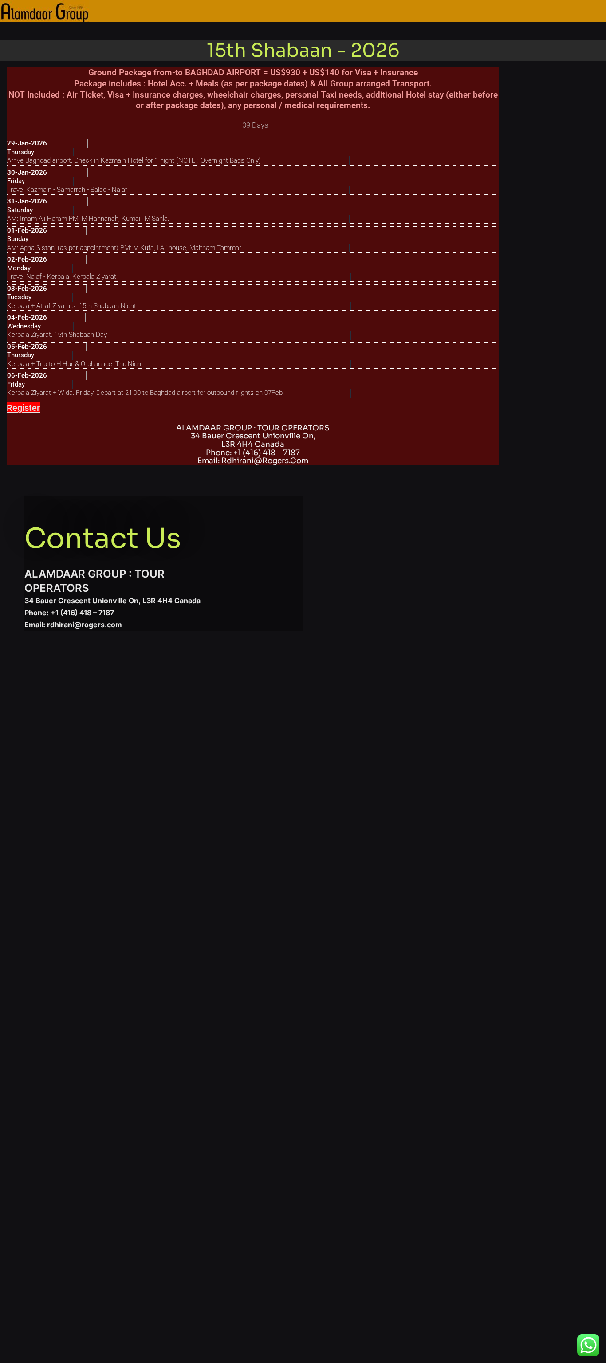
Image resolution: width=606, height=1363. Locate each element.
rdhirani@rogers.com (84, 624)
